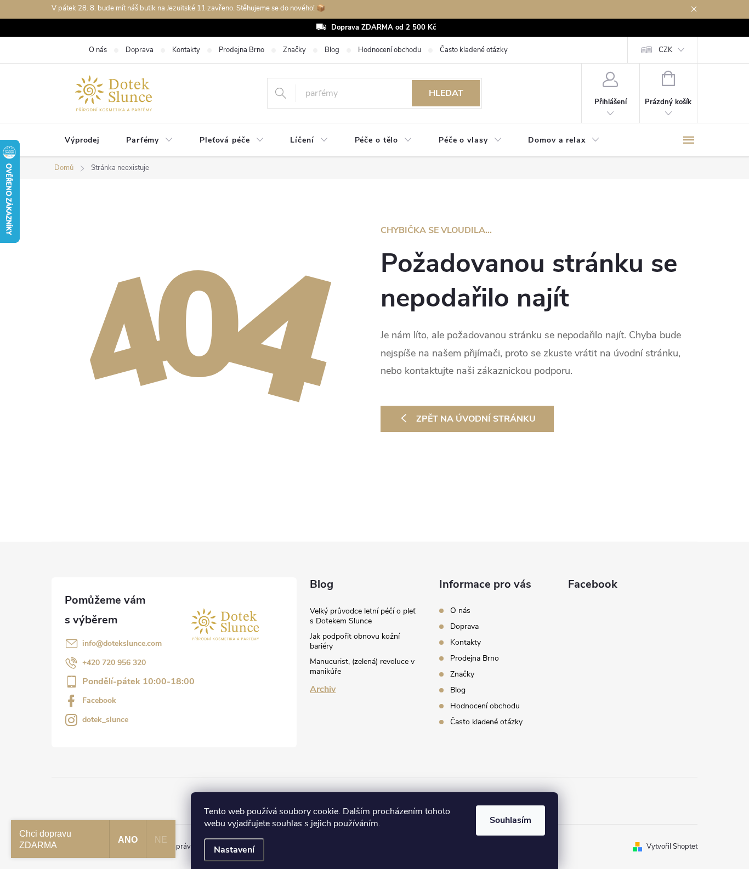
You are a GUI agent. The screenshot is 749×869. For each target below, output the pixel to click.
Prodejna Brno (241, 50)
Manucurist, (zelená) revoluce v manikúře (362, 666)
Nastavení (234, 850)
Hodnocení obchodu (389, 50)
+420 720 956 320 (114, 662)
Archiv (323, 689)
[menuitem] (82, 140)
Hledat (446, 93)
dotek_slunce (105, 719)
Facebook (99, 700)
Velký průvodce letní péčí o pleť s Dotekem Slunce (363, 616)
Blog (332, 50)
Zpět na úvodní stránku (476, 419)
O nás (98, 50)
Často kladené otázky (474, 50)
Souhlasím (510, 820)
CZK (665, 50)
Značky (294, 50)
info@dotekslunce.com (122, 643)
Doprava (140, 50)
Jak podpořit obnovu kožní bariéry (355, 641)
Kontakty (186, 50)
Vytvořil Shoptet (671, 846)
